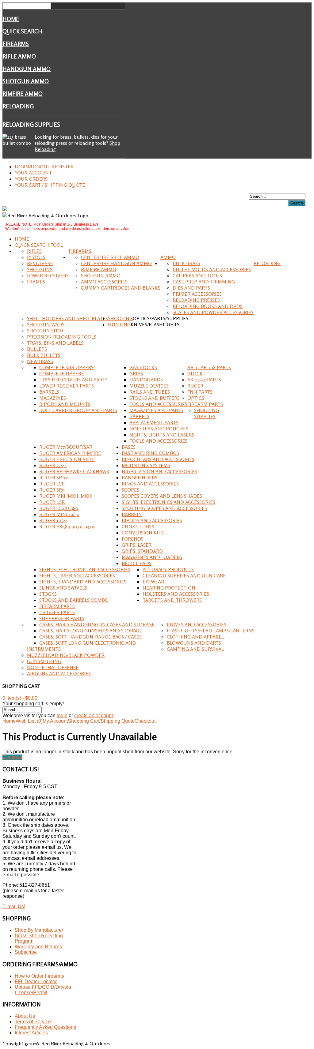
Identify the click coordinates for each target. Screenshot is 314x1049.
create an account (93, 715)
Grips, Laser (136, 545)
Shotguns (39, 269)
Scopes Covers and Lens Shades (162, 496)
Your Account (33, 173)
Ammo (168, 257)
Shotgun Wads (45, 324)
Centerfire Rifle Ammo (110, 257)
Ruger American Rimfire (70, 453)
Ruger (195, 386)
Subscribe (26, 952)
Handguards (146, 380)
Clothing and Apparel (195, 637)
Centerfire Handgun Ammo (116, 263)
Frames (36, 282)
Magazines (52, 398)
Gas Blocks (143, 367)
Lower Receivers (48, 275)
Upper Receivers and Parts (73, 380)
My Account (55, 721)
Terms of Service (33, 1021)
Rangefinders (139, 477)
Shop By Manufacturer (39, 930)
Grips (136, 373)
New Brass (40, 361)
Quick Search (22, 31)
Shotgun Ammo (25, 81)
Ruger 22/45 (53, 465)
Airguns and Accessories (59, 673)
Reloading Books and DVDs (208, 306)
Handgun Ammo (26, 69)
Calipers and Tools (197, 275)
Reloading (18, 106)
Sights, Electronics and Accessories (168, 502)
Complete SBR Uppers (66, 367)
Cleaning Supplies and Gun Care (184, 575)
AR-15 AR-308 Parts (209, 367)
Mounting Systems (146, 465)
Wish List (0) (29, 721)
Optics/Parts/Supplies (160, 318)
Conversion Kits (143, 533)
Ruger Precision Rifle (67, 459)
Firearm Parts (205, 404)
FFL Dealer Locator (36, 981)
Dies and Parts (191, 288)
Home (10, 19)
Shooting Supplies (206, 413)
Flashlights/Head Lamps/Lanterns (211, 631)
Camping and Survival (195, 649)
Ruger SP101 (54, 477)
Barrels (49, 392)
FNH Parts (200, 392)
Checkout (145, 721)
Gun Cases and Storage (125, 624)
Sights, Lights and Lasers (161, 435)
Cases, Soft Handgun (66, 637)
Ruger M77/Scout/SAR (65, 447)
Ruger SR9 (52, 490)
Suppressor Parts (61, 618)
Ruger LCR (52, 502)
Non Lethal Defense (52, 667)
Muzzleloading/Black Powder (66, 655)
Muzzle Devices (149, 386)
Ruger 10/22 (53, 520)
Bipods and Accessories (152, 520)
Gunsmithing (44, 661)
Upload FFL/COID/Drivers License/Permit (43, 989)
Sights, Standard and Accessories (82, 582)
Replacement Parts (153, 422)
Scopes (130, 490)
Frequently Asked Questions (45, 1027)
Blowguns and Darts (194, 643)
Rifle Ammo (19, 56)
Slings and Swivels (63, 588)
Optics (195, 398)
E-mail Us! (13, 906)
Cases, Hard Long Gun (67, 631)
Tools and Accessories (158, 404)
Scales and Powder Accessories (213, 312)
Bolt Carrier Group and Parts (78, 410)
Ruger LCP (52, 484)
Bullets (37, 349)
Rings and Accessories (150, 484)
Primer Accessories (197, 294)
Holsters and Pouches (158, 428)
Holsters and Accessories (176, 594)
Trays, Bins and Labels (55, 343)
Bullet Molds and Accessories (212, 269)
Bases (129, 447)
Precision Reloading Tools (61, 337)
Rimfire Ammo (22, 93)
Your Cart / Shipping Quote (50, 185)
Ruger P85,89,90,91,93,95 (67, 526)
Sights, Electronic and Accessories (84, 569)
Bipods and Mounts (64, 404)
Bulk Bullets (43, 355)
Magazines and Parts (156, 410)
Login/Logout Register (44, 166)
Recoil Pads (136, 563)
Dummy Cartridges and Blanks (120, 288)
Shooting (120, 318)
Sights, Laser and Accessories (77, 575)
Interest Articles (31, 1032)
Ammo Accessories (104, 282)
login (62, 715)
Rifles (34, 251)
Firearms (15, 43)
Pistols (36, 257)
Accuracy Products (168, 569)
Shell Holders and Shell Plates (67, 318)
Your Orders (31, 179)
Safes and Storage (118, 631)
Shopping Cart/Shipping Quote (101, 721)
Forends (133, 539)
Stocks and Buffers (154, 398)
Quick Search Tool (39, 245)
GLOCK (195, 373)
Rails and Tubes (149, 392)
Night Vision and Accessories (159, 471)
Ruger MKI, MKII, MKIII (66, 496)
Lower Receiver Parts (66, 386)
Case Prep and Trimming (204, 282)
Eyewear (153, 582)
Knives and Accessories (196, 624)
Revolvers (40, 263)
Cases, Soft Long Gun (66, 643)
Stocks (48, 594)
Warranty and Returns (38, 946)
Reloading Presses (196, 300)
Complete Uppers (61, 373)
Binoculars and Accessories (158, 459)
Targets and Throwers (172, 600)
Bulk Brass (186, 263)
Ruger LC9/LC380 (58, 508)
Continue (12, 757)
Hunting (119, 324)
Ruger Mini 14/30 (59, 514)
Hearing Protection (169, 588)
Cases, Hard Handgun (67, 624)
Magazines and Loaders (152, 557)
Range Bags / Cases (118, 637)
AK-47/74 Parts (204, 380)
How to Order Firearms (39, 976)
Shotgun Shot (45, 331)
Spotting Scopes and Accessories (164, 508)
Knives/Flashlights (155, 324)
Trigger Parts (57, 612)
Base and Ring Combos (150, 453)
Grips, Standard (142, 551)
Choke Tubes (138, 526)
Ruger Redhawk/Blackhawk (74, 471)
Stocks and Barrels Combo (74, 600)
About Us (25, 1016)
